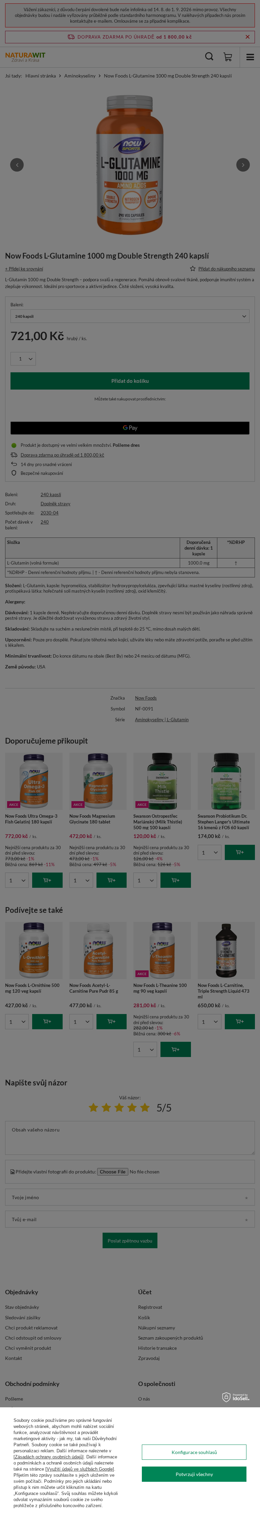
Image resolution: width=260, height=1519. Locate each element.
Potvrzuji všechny (194, 1474)
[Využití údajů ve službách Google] (79, 1469)
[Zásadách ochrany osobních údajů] (49, 1456)
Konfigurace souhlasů (194, 1452)
